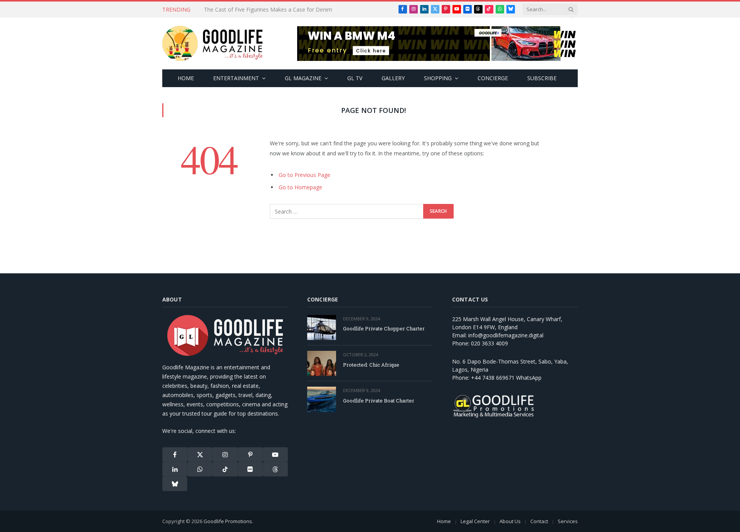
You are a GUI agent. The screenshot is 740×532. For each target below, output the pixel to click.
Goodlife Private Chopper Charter (384, 328)
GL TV (354, 78)
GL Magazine (303, 78)
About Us (510, 521)
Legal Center (475, 521)
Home (186, 78)
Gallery (393, 78)
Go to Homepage (300, 187)
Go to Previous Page (304, 174)
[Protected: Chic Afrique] (321, 363)
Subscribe (542, 78)
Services (568, 521)
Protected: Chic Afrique (371, 364)
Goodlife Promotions (228, 521)
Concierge (493, 78)
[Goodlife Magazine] (212, 43)
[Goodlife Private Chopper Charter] (321, 327)
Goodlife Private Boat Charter (378, 400)
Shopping (438, 78)
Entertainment (236, 78)
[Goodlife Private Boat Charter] (321, 399)
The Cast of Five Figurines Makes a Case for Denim (268, 9)
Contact (539, 521)
